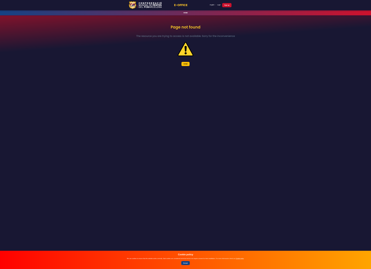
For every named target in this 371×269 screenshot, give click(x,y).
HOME (185, 13)
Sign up (226, 5)
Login (219, 5)
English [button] (212, 5)
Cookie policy (240, 258)
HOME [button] (185, 64)
